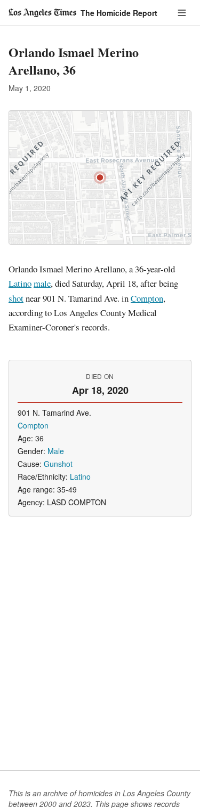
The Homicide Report (119, 12)
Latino (20, 283)
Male (55, 451)
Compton (147, 298)
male (42, 283)
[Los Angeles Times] (42, 13)
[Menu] (181, 12)
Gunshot (58, 463)
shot (16, 298)
